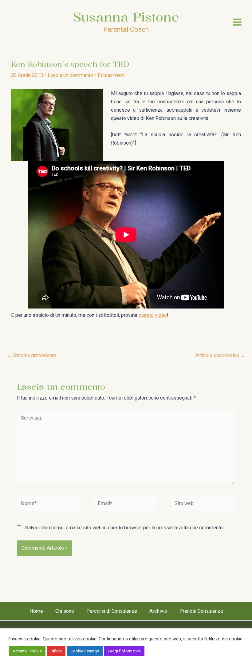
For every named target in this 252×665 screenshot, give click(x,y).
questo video (153, 315)
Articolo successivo (220, 355)
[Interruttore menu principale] (237, 22)
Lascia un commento (70, 75)
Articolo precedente (31, 355)
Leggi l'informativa (124, 651)
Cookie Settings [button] (85, 651)
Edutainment (111, 75)
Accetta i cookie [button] (27, 651)
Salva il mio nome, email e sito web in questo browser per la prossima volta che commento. (124, 528)
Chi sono (64, 611)
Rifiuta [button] (56, 651)
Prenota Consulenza (201, 611)
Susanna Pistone (126, 17)
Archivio (158, 611)
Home (36, 611)
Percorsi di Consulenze (111, 611)
